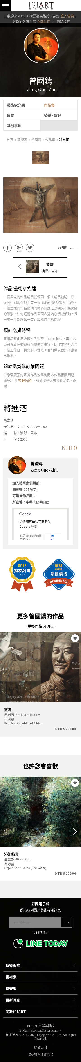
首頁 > (12, 140)
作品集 (49, 105)
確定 (52, 537)
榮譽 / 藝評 (52, 115)
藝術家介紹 (16, 105)
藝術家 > (24, 140)
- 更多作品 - (41, 626)
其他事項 (14, 126)
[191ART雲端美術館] (40, 6)
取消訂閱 (40, 932)
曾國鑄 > (38, 140)
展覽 (10, 115)
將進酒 (64, 140)
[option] (40, 158)
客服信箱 (25, 380)
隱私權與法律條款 (40, 1054)
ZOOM (74, 248)
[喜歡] (75, 638)
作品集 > (51, 140)
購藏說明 (40, 1047)
